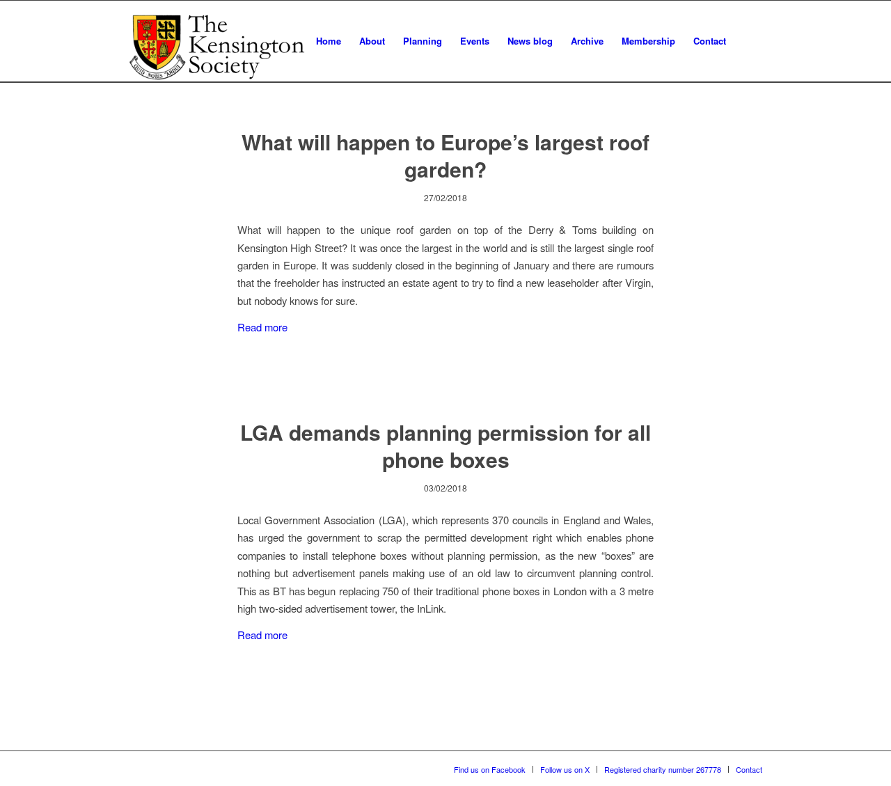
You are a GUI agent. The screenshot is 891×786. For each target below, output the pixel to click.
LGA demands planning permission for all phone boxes (445, 445)
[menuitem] (328, 41)
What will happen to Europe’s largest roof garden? (445, 155)
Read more (262, 327)
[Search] (748, 41)
